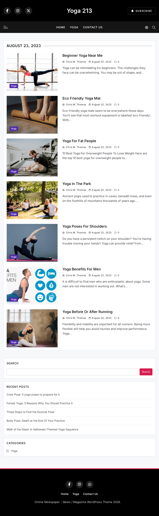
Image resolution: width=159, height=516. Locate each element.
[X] (28, 11)
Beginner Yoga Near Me (82, 55)
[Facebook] (7, 11)
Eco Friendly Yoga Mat (81, 98)
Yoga (74, 27)
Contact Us (93, 27)
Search (13, 363)
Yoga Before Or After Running (87, 312)
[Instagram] (18, 11)
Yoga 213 (79, 10)
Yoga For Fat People (79, 141)
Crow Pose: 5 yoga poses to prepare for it (33, 394)
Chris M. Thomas (76, 61)
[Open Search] (154, 27)
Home (60, 27)
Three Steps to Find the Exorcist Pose (30, 412)
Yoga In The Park (76, 183)
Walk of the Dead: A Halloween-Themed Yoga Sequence (42, 429)
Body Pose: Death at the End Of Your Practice (36, 420)
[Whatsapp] (89, 484)
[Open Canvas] (5, 27)
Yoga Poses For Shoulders (84, 226)
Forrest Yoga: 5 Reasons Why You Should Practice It (40, 403)
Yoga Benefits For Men (81, 269)
